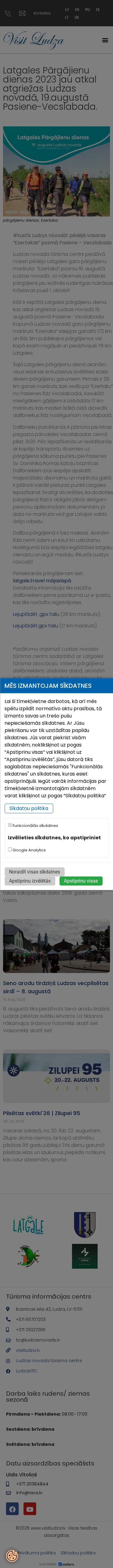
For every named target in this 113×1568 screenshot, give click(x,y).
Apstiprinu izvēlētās (30, 880)
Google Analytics (29, 850)
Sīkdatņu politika (28, 808)
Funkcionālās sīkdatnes (35, 825)
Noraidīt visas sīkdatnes (34, 871)
